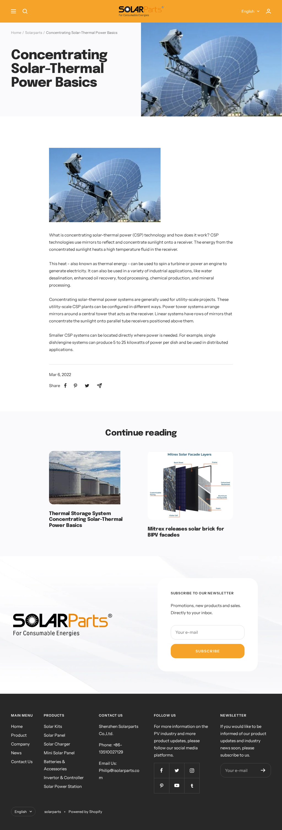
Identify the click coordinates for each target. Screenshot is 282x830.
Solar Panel (54, 735)
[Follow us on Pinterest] (161, 785)
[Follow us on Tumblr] (191, 785)
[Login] (268, 11)
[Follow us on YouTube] (176, 785)
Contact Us (21, 761)
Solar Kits (53, 726)
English (248, 11)
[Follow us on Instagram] (191, 770)
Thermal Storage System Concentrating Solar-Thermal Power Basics (86, 519)
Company (20, 744)
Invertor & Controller (64, 777)
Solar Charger (57, 744)
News (16, 752)
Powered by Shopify (85, 811)
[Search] (25, 11)
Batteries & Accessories (55, 765)
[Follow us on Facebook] (161, 770)
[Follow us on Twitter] (176, 770)
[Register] (263, 770)
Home (16, 32)
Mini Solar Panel (59, 752)
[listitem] (65, 385)
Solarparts (33, 32)
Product (19, 735)
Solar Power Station (63, 786)
